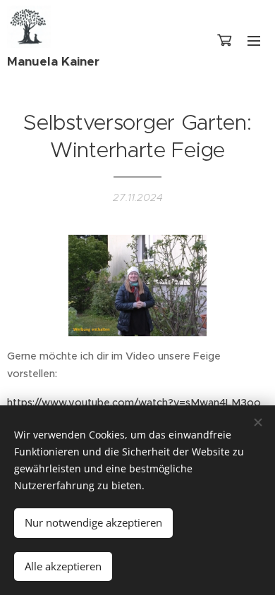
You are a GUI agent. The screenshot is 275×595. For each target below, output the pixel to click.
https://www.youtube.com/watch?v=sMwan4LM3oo (134, 402)
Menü (254, 40)
